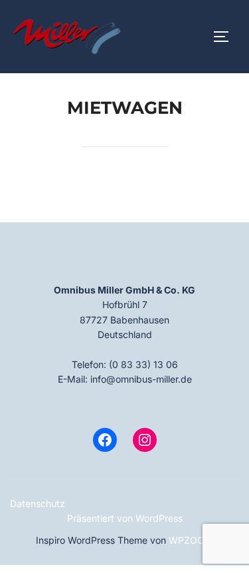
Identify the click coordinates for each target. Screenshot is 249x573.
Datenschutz (37, 503)
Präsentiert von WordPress (125, 518)
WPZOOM (191, 540)
